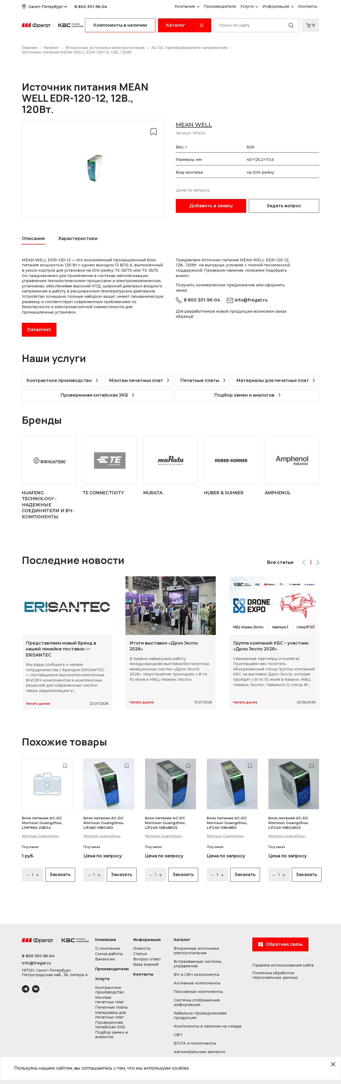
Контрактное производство (59, 380)
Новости (141, 948)
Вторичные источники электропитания (196, 950)
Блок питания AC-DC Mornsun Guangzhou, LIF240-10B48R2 (227, 823)
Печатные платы (199, 380)
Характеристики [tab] (78, 238)
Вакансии (105, 959)
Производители (112, 969)
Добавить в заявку (211, 205)
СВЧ (178, 1035)
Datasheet (39, 329)
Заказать (60, 874)
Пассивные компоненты (198, 991)
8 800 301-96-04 (90, 6)
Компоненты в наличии (120, 25)
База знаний (146, 964)
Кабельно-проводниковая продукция (200, 1015)
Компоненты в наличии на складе (208, 1026)
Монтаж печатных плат (136, 380)
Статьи (140, 954)
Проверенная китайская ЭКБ (94, 395)
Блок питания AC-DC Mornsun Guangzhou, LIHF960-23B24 (42, 823)
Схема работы (109, 954)
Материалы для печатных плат (272, 380)
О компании (107, 948)
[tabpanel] (93, 297)
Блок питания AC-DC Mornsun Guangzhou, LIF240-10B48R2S (165, 823)
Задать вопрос (284, 205)
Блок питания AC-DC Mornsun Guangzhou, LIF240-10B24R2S (288, 823)
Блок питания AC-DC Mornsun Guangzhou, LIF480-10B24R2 (103, 823)
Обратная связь (284, 944)
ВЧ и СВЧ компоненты (196, 974)
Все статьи (280, 562)
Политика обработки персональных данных (275, 975)
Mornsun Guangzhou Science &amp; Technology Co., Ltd (46, 836)
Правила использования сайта (283, 965)
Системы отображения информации (197, 1002)
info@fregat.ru (251, 300)
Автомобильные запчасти (199, 1052)
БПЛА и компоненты (195, 1043)
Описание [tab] (33, 238)
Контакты (143, 974)
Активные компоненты (197, 983)
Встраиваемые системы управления (197, 963)
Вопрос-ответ (147, 959)
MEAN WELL (194, 124)
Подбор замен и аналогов (244, 395)
